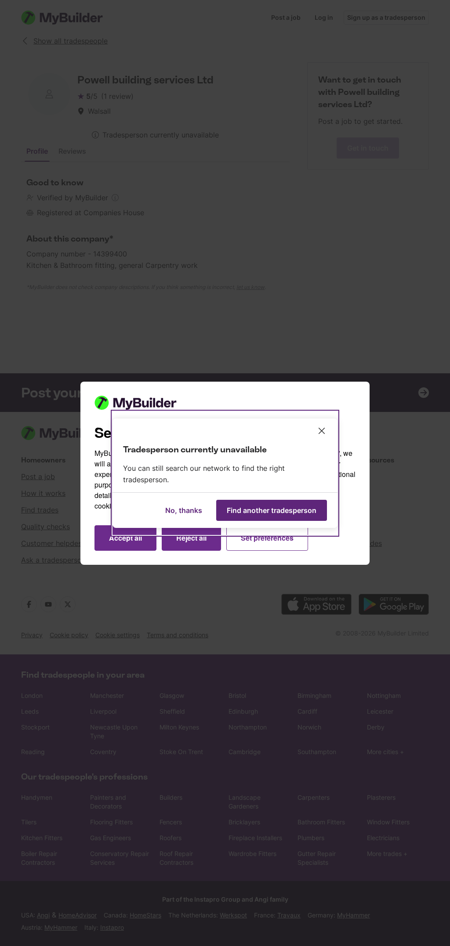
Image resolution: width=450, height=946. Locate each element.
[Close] (321, 431)
